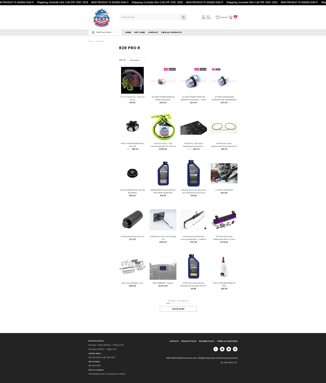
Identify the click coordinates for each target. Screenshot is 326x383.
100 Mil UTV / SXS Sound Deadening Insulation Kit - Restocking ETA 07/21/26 (193, 145)
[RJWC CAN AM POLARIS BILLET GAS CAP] (132, 126)
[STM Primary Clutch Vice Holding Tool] (163, 219)
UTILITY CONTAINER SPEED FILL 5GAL (224, 284)
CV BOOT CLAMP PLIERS (224, 190)
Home (91, 41)
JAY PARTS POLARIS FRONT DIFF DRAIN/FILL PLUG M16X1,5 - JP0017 (193, 98)
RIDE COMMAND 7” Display (163, 283)
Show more (178, 309)
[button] (136, 60)
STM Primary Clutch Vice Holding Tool (163, 237)
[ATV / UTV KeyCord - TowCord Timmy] (132, 80)
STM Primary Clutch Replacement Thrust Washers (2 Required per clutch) (224, 145)
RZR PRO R (100, 41)
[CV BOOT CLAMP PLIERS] (224, 173)
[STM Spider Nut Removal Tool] (132, 219)
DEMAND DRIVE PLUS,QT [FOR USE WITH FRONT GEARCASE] (163, 191)
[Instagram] (222, 349)
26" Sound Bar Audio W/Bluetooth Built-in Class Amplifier (224, 238)
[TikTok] (228, 349)
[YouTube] (235, 349)
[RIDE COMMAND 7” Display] (163, 266)
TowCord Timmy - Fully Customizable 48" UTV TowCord (163, 144)
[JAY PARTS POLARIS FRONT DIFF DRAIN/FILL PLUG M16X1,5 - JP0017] (193, 80)
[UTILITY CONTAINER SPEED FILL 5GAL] (224, 266)
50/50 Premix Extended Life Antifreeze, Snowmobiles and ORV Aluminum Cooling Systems (193, 284)
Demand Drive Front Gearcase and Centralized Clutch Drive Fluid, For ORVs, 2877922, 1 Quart (193, 191)
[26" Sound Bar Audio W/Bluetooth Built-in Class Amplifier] (224, 219)
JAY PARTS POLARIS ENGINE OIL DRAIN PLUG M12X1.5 (163, 98)
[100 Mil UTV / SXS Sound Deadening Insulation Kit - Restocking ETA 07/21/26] (193, 126)
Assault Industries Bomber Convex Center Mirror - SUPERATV (194, 237)
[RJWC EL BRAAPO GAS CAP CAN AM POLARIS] (132, 173)
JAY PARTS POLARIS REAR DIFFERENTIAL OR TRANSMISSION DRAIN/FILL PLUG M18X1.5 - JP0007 (224, 98)
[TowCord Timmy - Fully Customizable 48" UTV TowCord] (163, 126)
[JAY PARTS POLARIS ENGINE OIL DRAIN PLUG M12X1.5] (163, 80)
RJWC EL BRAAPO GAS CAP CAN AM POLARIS (132, 191)
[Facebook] (215, 349)
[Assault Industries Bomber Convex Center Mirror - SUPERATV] (193, 219)
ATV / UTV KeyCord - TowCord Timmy (132, 98)
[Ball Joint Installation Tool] (132, 266)
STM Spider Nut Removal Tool (132, 236)
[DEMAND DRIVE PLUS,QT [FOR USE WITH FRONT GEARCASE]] (163, 173)
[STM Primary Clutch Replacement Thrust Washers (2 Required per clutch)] (224, 126)
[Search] (152, 17)
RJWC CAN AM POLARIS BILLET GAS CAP (132, 144)
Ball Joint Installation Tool (132, 283)
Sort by (122, 60)
